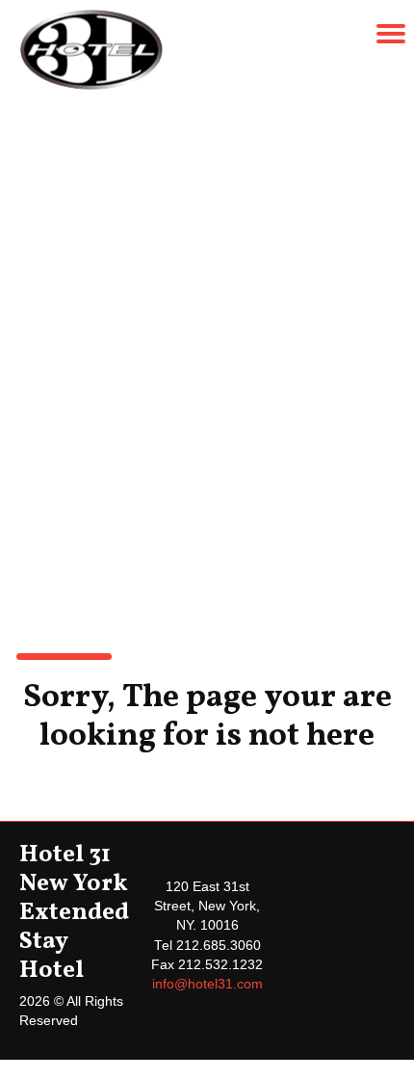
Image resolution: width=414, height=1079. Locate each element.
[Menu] (390, 33)
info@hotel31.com (207, 984)
